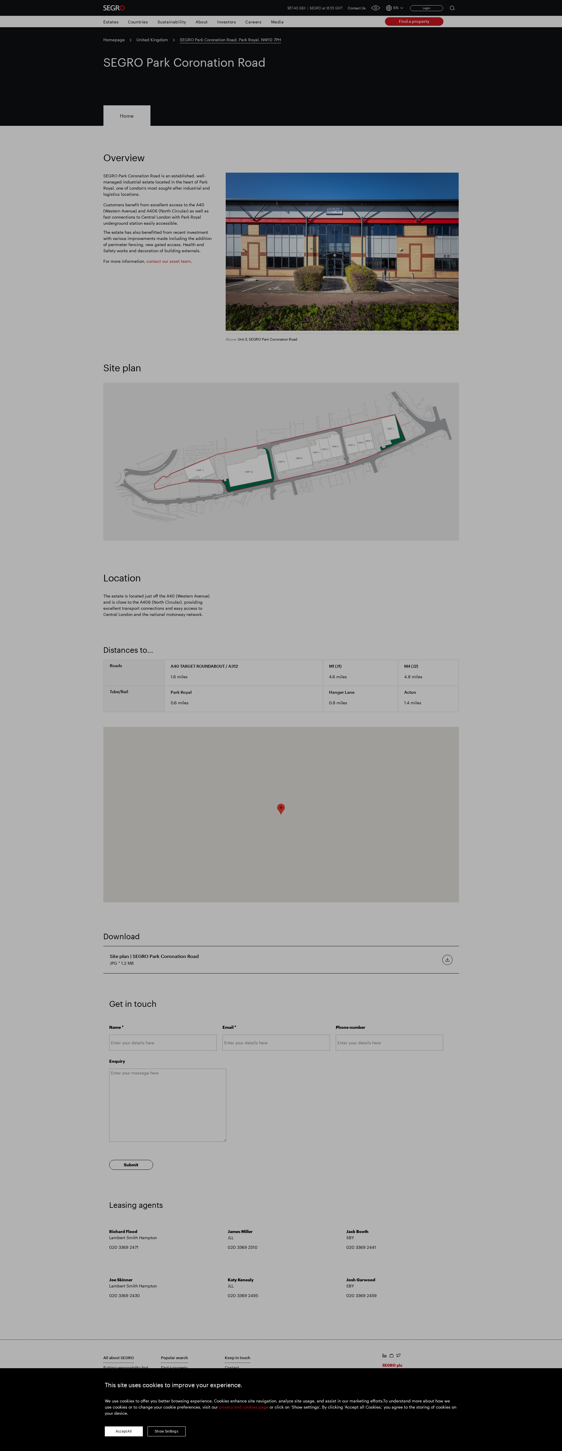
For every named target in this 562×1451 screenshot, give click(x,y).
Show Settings (166, 1431)
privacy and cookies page (243, 1406)
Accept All (124, 1431)
